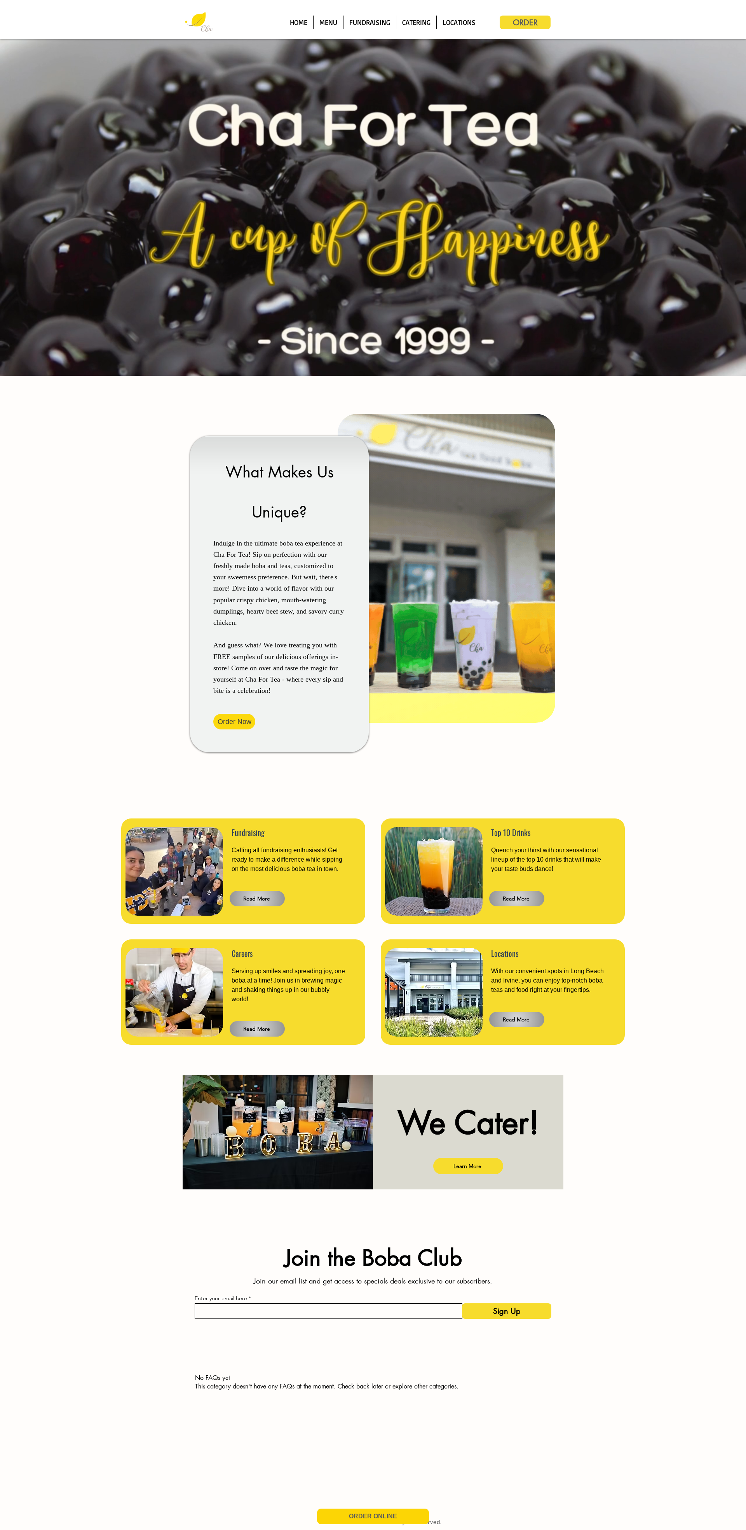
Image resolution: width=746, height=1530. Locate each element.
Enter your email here (221, 1298)
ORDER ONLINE (373, 1516)
